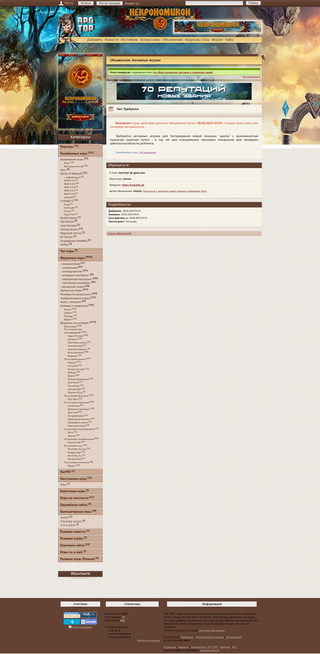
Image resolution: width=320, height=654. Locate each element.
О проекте (170, 647)
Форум (217, 40)
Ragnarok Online (70, 233)
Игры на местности (74, 498)
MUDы (64, 244)
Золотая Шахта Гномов (210, 637)
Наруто (72, 362)
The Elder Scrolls (77, 449)
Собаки (68, 313)
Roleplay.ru (187, 637)
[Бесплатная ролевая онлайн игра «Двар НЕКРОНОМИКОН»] (218, 32)
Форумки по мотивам (74, 323)
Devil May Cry (75, 455)
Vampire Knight (76, 369)
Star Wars (73, 399)
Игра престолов (76, 426)
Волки (67, 309)
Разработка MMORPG (73, 240)
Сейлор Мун (74, 389)
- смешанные (68, 267)
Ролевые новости (73, 532)
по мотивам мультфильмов (79, 439)
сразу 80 (68, 197)
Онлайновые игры (73, 154)
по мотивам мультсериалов (79, 429)
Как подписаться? (251, 77)
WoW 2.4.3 (69, 180)
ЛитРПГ (65, 472)
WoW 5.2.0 (69, 194)
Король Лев (74, 442)
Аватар (72, 436)
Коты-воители (75, 352)
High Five (69, 214)
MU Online (67, 221)
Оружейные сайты (73, 505)
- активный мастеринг (74, 275)
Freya (67, 204)
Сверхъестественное (79, 419)
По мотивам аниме (74, 359)
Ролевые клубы (71, 539)
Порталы (66, 147)
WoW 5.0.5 (69, 190)
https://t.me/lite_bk (133, 185)
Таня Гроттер (75, 346)
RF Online (66, 237)
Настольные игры (73, 479)
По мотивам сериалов (76, 402)
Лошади (68, 316)
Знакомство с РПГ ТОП (204, 647)
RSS (234, 647)
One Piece (73, 382)
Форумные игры (72, 258)
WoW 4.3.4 (69, 187)
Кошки (67, 319)
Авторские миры (71, 290)
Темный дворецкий (78, 379)
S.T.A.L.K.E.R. (67, 525)
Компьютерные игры (75, 512)
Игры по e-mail (71, 552)
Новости (112, 40)
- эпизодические (71, 271)
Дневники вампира (78, 409)
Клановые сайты (72, 545)
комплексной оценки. (212, 630)
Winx (70, 432)
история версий (209, 650)
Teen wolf (73, 412)
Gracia (67, 211)
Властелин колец (77, 342)
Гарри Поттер (75, 336)
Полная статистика (148, 640)
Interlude (69, 208)
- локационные (70, 264)
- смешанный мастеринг (76, 279)
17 (137, 3)
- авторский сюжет (72, 286)
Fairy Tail (73, 366)
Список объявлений (119, 233)
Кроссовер (70, 326)
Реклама (225, 647)
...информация (72, 177)
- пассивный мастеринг (75, 283)
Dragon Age (74, 452)
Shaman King (75, 392)
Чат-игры (67, 251)
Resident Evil (75, 459)
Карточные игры (72, 491)
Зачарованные (76, 416)
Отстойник (129, 40)
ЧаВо (229, 40)
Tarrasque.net (234, 637)
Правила (183, 647)
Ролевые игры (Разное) (77, 559)
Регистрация (109, 3)
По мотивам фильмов (76, 396)
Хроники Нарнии (77, 349)
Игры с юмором (70, 302)
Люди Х (72, 465)
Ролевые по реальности (75, 294)
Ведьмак (72, 356)
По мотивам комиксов (76, 462)
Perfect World (68, 217)
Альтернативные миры (75, 298)
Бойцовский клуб (74, 166)
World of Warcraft (71, 173)
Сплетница (73, 406)
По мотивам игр (73, 446)
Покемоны (74, 386)
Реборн (72, 372)
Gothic (64, 517)
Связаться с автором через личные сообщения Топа (175, 191)
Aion (63, 169)
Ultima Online (69, 229)
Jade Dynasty (68, 225)
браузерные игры (71, 159)
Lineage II (66, 200)
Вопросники (150, 40)
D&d (63, 484)
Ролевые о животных (74, 305)
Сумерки (72, 339)
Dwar (67, 163)
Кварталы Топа (197, 40)
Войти (86, 3)
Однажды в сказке (78, 422)
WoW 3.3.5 (69, 184)
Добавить (95, 40)
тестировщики (147, 152)
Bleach (71, 376)
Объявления (173, 40)
